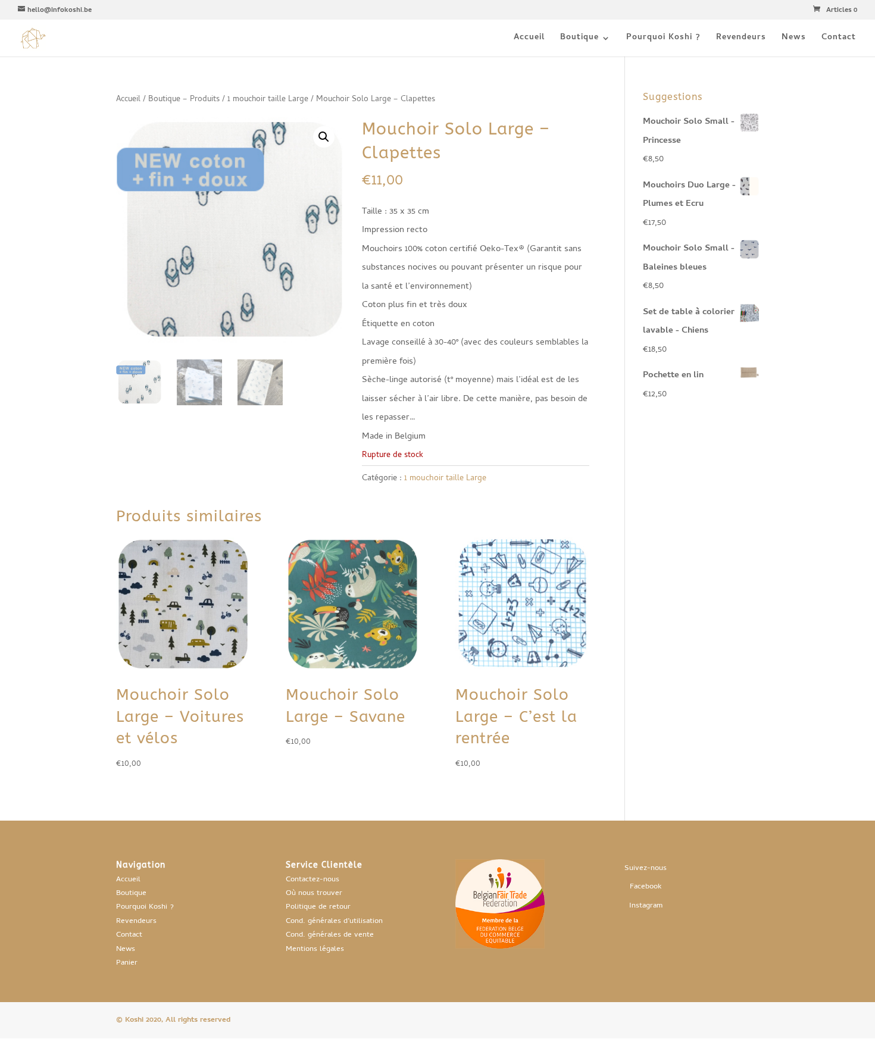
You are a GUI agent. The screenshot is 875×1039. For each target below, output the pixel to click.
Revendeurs (741, 39)
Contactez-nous (312, 880)
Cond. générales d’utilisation (334, 921)
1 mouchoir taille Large (267, 100)
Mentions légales (315, 949)
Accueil (529, 39)
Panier (127, 963)
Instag (639, 906)
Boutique (579, 39)
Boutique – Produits (184, 100)
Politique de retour (318, 907)
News (794, 39)
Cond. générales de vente (330, 935)
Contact (838, 39)
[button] (324, 137)
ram (656, 906)
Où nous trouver (314, 893)
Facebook (646, 887)
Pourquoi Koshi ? (663, 39)
